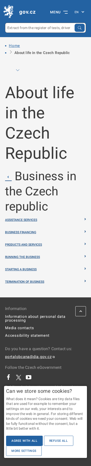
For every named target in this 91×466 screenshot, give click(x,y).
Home (14, 45)
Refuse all (58, 441)
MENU (55, 12)
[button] (8, 177)
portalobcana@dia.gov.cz (28, 356)
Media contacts (19, 328)
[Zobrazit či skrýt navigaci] (17, 70)
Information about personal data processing (35, 318)
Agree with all (24, 441)
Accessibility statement (27, 335)
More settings (23, 451)
